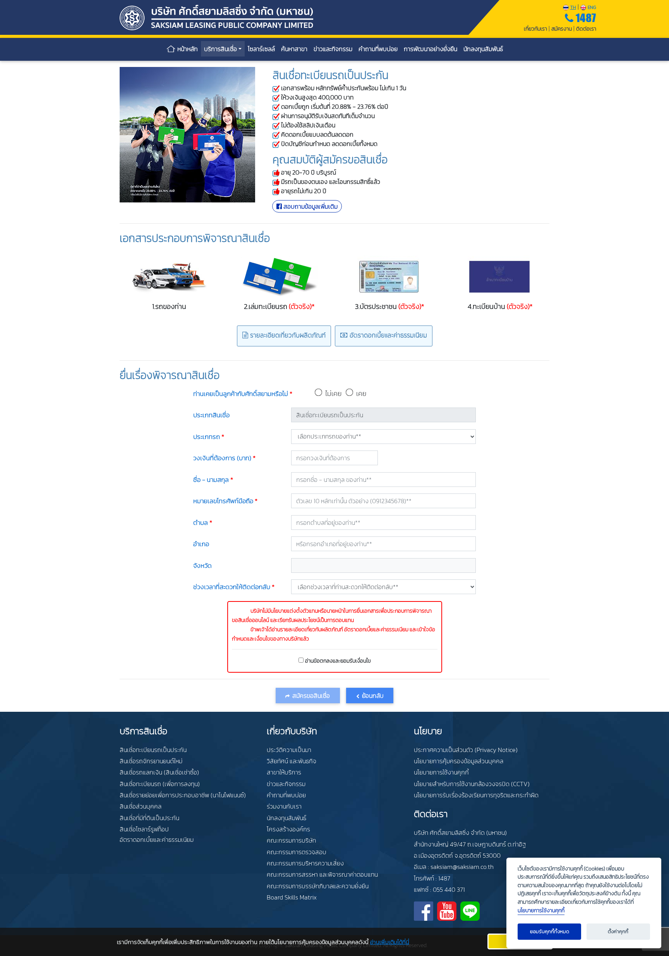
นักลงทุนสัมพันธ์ (286, 817)
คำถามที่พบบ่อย (286, 795)
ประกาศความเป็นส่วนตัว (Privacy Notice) (466, 749)
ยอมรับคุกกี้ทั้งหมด (549, 931)
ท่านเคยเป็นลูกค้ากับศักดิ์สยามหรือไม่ (242, 394)
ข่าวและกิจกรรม (286, 783)
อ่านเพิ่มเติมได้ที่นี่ (389, 941)
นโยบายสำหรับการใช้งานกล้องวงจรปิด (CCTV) (472, 783)
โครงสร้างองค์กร (288, 829)
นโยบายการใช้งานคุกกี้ (441, 772)
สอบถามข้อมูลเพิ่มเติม (310, 206)
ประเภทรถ (208, 437)
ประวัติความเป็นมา (289, 749)
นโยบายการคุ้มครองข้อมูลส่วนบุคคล (458, 761)
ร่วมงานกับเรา (284, 806)
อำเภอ (201, 544)
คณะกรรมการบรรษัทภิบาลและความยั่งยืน (318, 886)
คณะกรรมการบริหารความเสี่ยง (305, 863)
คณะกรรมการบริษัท (291, 840)
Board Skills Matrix (292, 897)
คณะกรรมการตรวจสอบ (296, 852)
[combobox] (383, 522)
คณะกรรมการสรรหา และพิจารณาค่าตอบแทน (322, 874)
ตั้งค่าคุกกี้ (618, 931)
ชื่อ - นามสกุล (213, 480)
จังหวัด (202, 565)
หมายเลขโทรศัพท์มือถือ (225, 501)
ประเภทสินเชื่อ (211, 415)
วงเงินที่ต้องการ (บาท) (224, 458)
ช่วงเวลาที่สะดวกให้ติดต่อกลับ (233, 587)
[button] (369, 695)
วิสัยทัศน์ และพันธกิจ (291, 761)
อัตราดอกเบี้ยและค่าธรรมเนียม (387, 335)
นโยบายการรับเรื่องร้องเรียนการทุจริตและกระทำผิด (476, 795)
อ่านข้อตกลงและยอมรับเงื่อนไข (338, 661)
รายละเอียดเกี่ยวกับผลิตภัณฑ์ (287, 335)
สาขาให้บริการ (284, 772)
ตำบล (202, 522)
